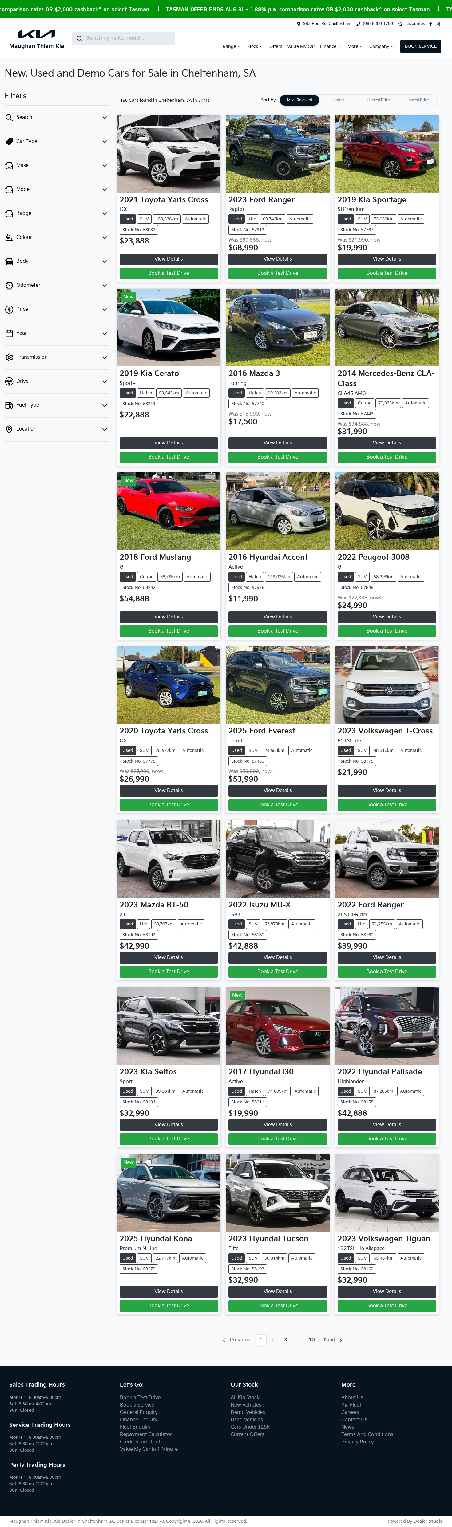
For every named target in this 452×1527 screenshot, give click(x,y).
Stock (252, 46)
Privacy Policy (357, 1442)
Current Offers (247, 1435)
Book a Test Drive (168, 273)
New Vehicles (246, 1405)
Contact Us (354, 1420)
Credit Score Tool (140, 1442)
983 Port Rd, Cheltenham (327, 23)
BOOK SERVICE (421, 46)
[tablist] (359, 100)
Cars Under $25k (250, 1427)
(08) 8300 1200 (378, 23)
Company (379, 46)
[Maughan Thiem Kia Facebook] (432, 24)
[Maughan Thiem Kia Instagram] (439, 24)
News (347, 1427)
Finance (328, 46)
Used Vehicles (247, 1420)
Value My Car (301, 46)
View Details (168, 259)
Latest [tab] (339, 100)
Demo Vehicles (248, 1412)
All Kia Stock (245, 1398)
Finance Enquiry (138, 1420)
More (352, 46)
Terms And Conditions (367, 1435)
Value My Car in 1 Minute (149, 1449)
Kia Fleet (351, 1405)
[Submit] (79, 38)
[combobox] (123, 38)
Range (229, 46)
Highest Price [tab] (378, 100)
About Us (352, 1398)
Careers (350, 1412)
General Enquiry (139, 1412)
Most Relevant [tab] (299, 100)
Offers (275, 46)
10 (312, 1340)
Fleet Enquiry (135, 1427)
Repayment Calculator (146, 1435)
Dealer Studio (428, 1521)
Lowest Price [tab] (417, 100)
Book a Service (137, 1405)
